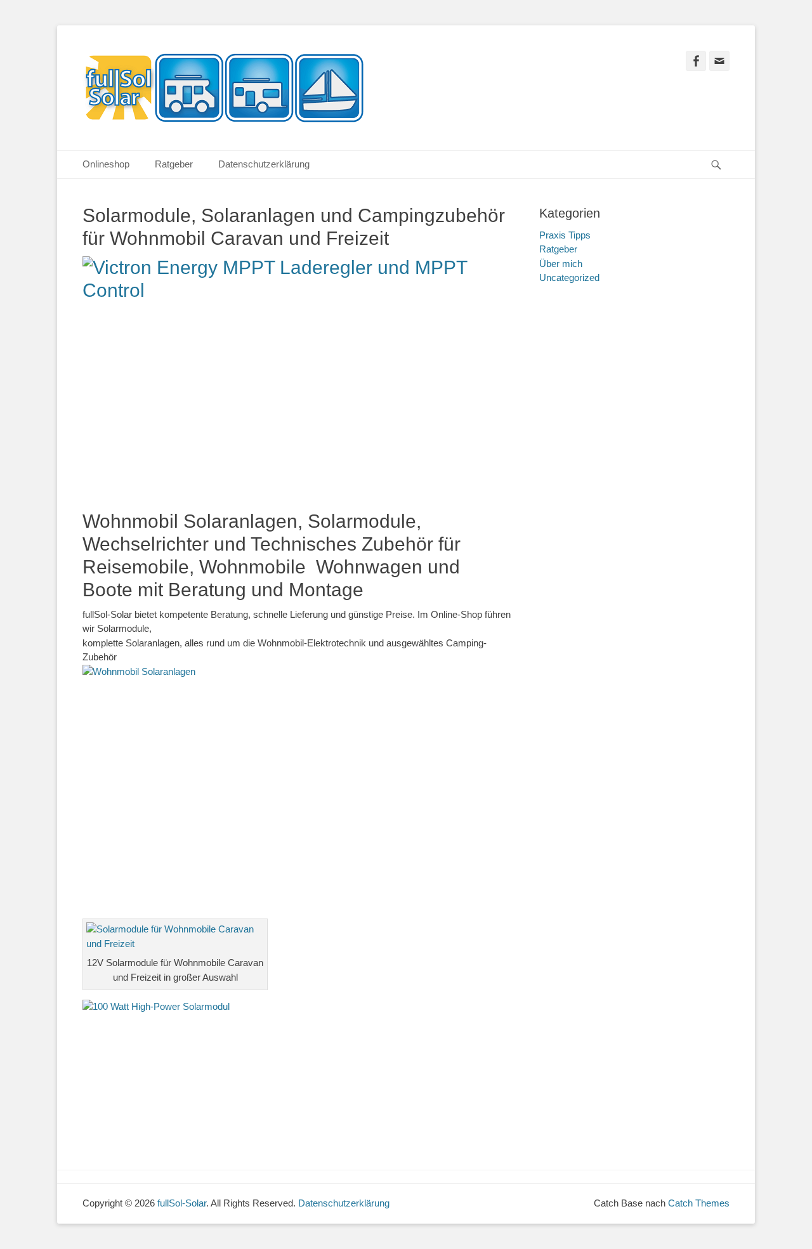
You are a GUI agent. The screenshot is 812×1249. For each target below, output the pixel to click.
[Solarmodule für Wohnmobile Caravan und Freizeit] (175, 943)
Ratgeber (174, 164)
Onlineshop (105, 164)
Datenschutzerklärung (264, 164)
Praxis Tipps (565, 235)
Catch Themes (699, 1203)
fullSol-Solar (181, 1203)
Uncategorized (569, 277)
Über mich (560, 263)
